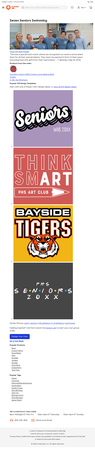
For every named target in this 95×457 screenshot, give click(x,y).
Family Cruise (17, 388)
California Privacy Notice (31, 436)
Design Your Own (20, 336)
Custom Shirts (17, 351)
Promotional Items (51, 431)
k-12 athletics (58, 323)
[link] (12, 7)
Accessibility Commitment (51, 436)
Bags (14, 348)
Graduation (16, 386)
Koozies (15, 363)
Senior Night (17, 400)
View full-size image (19, 51)
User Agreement (69, 436)
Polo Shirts (16, 365)
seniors (34, 323)
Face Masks (16, 353)
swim (26, 323)
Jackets (15, 360)
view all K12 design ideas (64, 87)
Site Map (62, 431)
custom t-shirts (58, 434)
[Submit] (23, 7)
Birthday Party (18, 395)
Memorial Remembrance (22, 383)
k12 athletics (44, 323)
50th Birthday (17, 390)
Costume (15, 381)
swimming (70, 323)
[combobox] (44, 7)
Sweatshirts (16, 368)
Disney (14, 378)
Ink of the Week (17, 341)
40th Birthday (17, 398)
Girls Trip (15, 393)
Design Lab (51, 328)
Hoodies (15, 358)
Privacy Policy (15, 436)
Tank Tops (16, 370)
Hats (13, 355)
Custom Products (36, 431)
